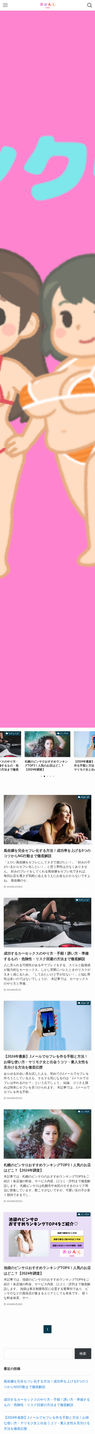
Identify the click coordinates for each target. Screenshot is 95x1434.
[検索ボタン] (89, 5)
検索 (83, 1353)
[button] (41, 776)
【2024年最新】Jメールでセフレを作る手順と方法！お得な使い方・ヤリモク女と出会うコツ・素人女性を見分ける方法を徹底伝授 (47, 1423)
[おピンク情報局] (47, 5)
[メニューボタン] (5, 5)
